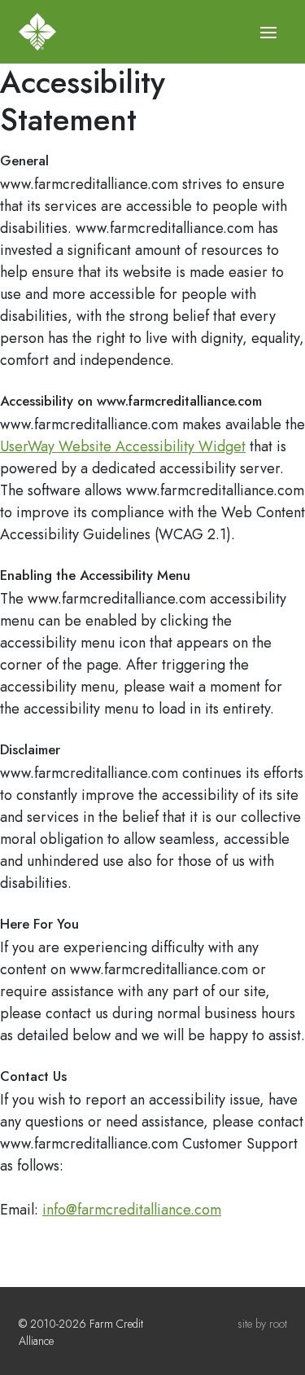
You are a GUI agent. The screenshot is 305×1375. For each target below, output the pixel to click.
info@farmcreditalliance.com (131, 1209)
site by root (262, 1324)
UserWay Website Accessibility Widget (123, 446)
